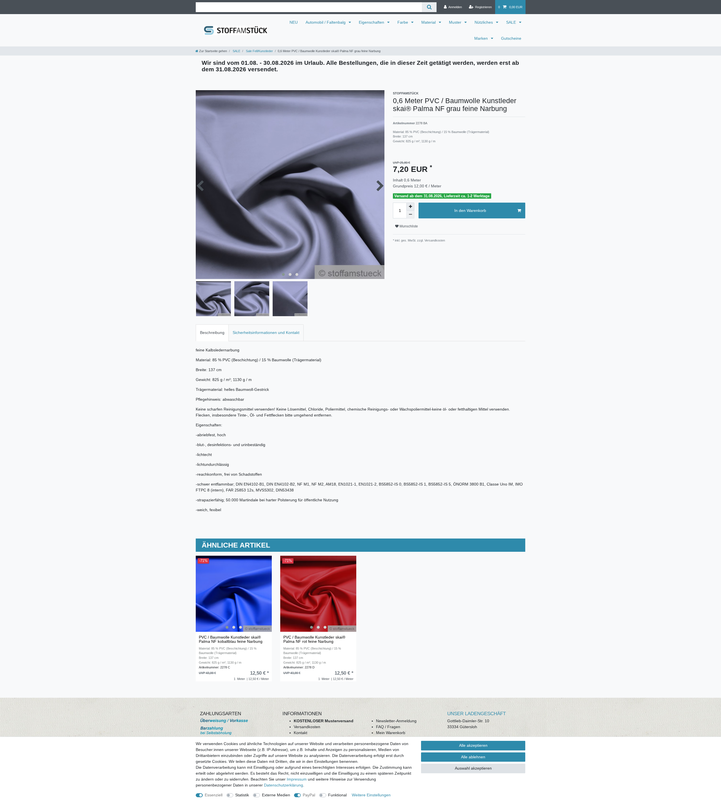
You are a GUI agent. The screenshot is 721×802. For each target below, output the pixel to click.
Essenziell (213, 795)
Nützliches (484, 22)
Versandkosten (307, 727)
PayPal (309, 795)
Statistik (242, 795)
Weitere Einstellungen (371, 795)
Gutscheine (511, 38)
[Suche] (429, 7)
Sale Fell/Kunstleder (259, 51)
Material (429, 22)
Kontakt (300, 732)
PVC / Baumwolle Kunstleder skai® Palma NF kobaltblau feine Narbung (230, 639)
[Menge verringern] (410, 214)
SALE (511, 22)
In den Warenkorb (470, 210)
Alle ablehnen (473, 757)
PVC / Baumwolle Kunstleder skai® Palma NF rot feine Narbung (314, 639)
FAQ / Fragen (388, 727)
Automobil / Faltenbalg (326, 22)
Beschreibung (212, 332)
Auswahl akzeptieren (473, 768)
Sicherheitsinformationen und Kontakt (266, 332)
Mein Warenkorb (390, 732)
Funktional (337, 795)
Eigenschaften (372, 22)
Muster (455, 22)
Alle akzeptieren (473, 745)
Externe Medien (276, 795)
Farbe (403, 22)
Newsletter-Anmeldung (396, 721)
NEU (294, 22)
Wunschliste (408, 226)
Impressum (297, 779)
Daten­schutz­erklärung (283, 785)
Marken (481, 38)
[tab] (212, 332)
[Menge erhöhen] (410, 207)
